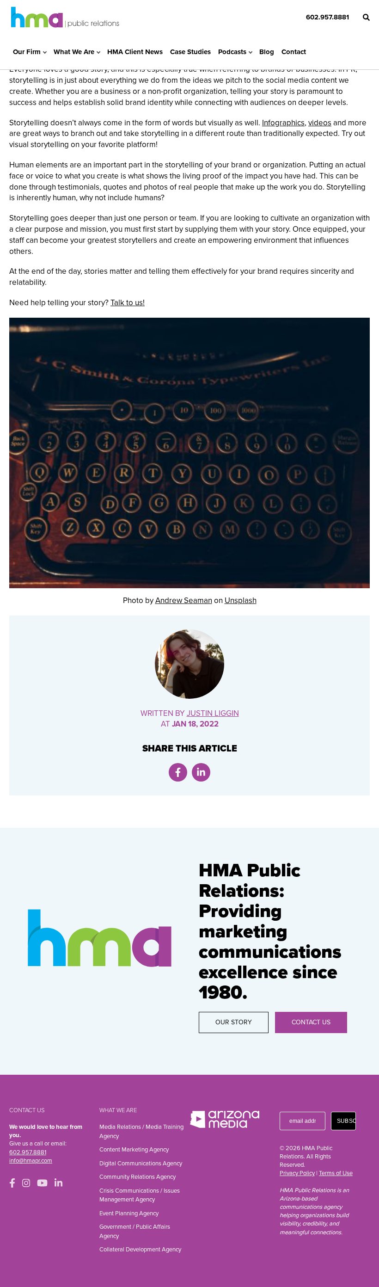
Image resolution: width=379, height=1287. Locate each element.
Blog (266, 52)
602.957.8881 (327, 17)
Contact (293, 52)
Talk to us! (127, 303)
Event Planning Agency (129, 1213)
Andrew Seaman (183, 600)
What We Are (74, 52)
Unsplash (241, 600)
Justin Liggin (213, 713)
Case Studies (190, 52)
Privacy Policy (297, 1173)
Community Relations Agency (137, 1177)
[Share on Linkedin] (201, 772)
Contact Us (311, 1022)
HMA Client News (135, 52)
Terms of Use (336, 1173)
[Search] (366, 17)
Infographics (283, 123)
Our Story (233, 1022)
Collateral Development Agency (140, 1249)
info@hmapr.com (30, 1160)
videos (319, 123)
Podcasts (232, 52)
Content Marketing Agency (134, 1149)
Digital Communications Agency (140, 1163)
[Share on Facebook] (178, 772)
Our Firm (27, 52)
